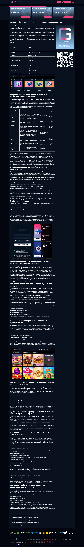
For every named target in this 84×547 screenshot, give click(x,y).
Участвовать (26, 17)
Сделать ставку (69, 17)
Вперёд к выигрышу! (65, 41)
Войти (58, 2)
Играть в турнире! (46, 17)
